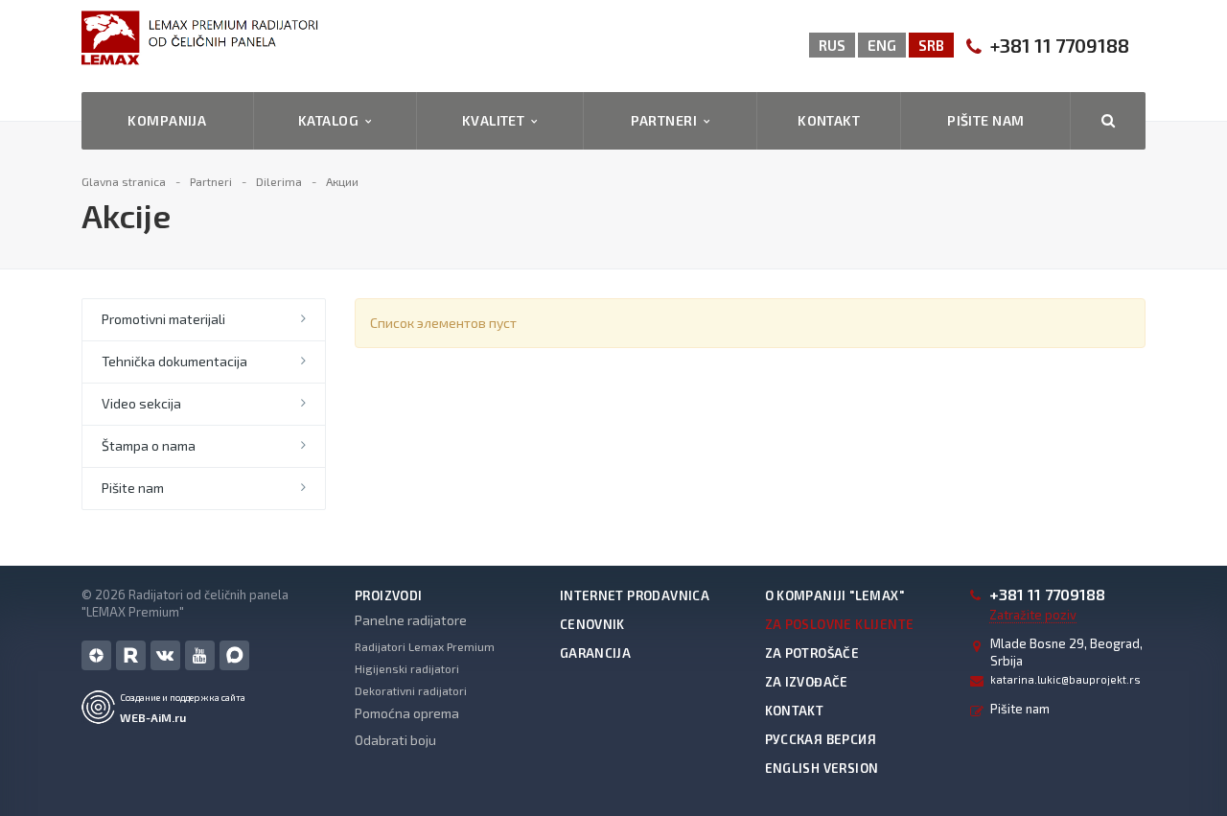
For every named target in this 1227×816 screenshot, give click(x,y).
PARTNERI (667, 120)
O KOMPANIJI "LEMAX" (834, 595)
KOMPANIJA (166, 120)
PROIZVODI (389, 595)
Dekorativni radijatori (411, 690)
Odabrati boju (395, 740)
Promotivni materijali (163, 319)
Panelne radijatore (411, 620)
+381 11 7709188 (1059, 45)
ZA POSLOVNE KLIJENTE (839, 624)
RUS (832, 45)
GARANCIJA (596, 653)
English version (822, 768)
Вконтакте (165, 655)
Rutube (131, 655)
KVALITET (496, 120)
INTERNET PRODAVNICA (634, 595)
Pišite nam (133, 487)
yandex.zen (96, 655)
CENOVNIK (592, 624)
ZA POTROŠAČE (812, 653)
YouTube (200, 655)
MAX (234, 655)
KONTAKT (829, 120)
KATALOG (331, 120)
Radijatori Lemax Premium (425, 646)
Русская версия (820, 739)
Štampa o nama (149, 445)
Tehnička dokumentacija (174, 361)
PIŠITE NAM (985, 120)
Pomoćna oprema (407, 713)
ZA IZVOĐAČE (806, 681)
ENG (882, 45)
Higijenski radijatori (407, 668)
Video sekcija (141, 403)
